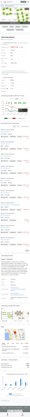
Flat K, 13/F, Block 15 (6, 156)
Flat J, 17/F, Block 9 (5, 192)
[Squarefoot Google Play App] (18, 411)
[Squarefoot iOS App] (21, 411)
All (26, 98)
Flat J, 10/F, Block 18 (5, 168)
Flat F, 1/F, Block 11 (5, 144)
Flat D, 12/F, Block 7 (5, 239)
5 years (16, 98)
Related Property (15, 287)
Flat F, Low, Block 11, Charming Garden (10, 204)
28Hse (26, 407)
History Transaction (24, 126)
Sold (14, 126)
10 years (21, 98)
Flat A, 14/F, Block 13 (6, 180)
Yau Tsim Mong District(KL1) (17, 295)
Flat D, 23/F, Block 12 (6, 215)
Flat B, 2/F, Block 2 (5, 227)
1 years (11, 98)
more (27, 250)
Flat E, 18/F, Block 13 (6, 131)
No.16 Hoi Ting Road (8, 39)
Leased (18, 126)
